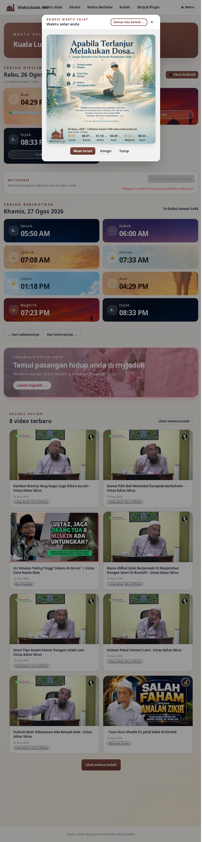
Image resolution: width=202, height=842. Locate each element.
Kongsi (103, 151)
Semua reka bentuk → (127, 22)
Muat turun (80, 151)
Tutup (122, 151)
